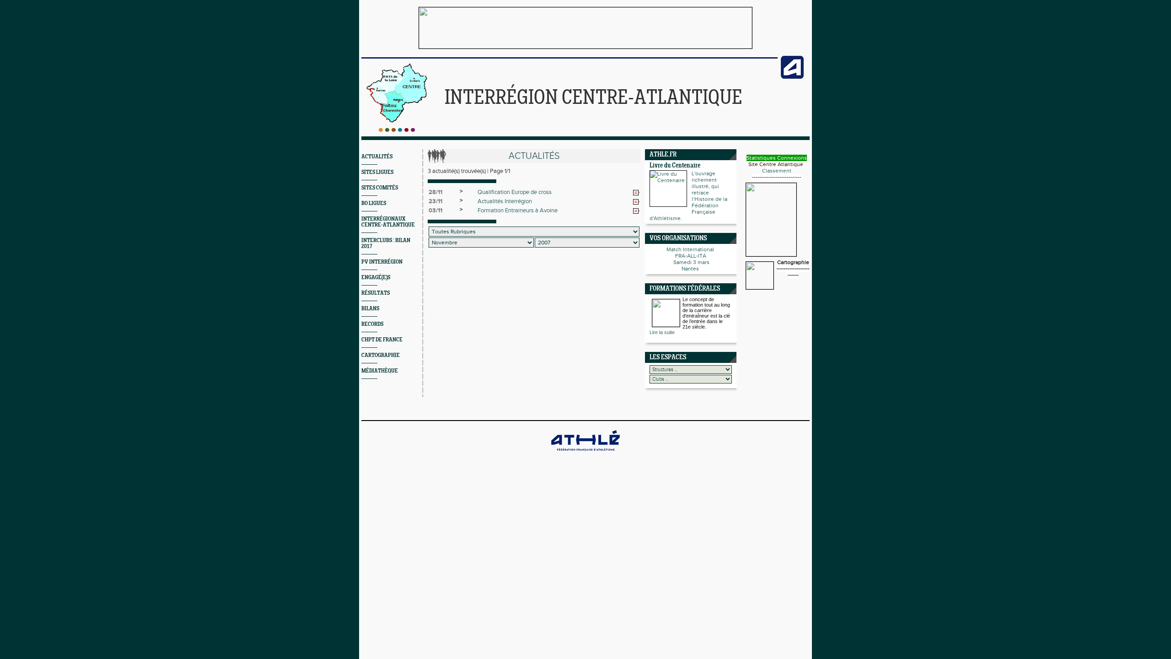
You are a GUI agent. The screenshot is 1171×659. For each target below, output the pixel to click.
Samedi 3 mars (690, 262)
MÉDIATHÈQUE (379, 371)
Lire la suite (662, 332)
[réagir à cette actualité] (636, 192)
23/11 (435, 201)
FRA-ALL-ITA (690, 256)
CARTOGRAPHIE (380, 355)
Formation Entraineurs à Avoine (518, 210)
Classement (776, 170)
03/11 (435, 210)
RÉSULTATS (375, 293)
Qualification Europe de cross (515, 192)
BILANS (370, 309)
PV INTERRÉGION (382, 262)
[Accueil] (396, 130)
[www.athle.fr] (792, 77)
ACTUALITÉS (376, 157)
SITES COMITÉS (379, 188)
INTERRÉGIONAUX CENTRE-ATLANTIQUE (388, 222)
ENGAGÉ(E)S (375, 278)
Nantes (691, 268)
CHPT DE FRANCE (382, 340)
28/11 (435, 192)
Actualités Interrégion (505, 201)
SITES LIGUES (377, 172)
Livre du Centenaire (675, 165)
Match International (690, 249)
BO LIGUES (373, 203)
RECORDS (372, 324)
